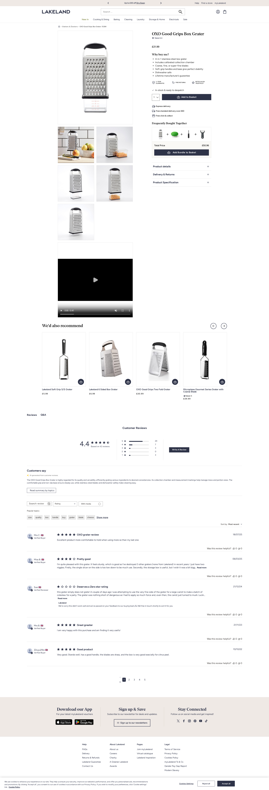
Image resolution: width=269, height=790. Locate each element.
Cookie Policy (14, 787)
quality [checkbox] (38, 517)
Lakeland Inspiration (146, 757)
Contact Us (87, 766)
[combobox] (143, 11)
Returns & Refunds (90, 757)
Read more (202, 567)
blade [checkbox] (81, 517)
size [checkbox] (30, 517)
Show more (102, 517)
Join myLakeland (145, 749)
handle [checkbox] (55, 517)
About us (114, 749)
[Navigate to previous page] (134, 677)
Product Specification (165, 182)
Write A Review (179, 450)
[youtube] (200, 721)
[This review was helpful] (234, 548)
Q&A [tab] (43, 414)
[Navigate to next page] (134, 682)
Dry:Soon (140, 3)
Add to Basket (188, 97)
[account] (218, 12)
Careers (113, 753)
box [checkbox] (46, 517)
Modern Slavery (171, 770)
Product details (162, 166)
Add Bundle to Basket (184, 152)
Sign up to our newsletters (133, 722)
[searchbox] (36, 504)
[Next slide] (224, 326)
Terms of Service (172, 749)
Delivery (86, 753)
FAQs (84, 749)
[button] (110, 3)
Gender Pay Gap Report (175, 766)
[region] (134, 784)
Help (197, 3)
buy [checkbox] (63, 517)
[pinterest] (195, 721)
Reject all (206, 783)
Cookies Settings (186, 783)
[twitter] (178, 721)
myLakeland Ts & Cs (173, 762)
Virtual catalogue (145, 753)
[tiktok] (206, 721)
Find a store (206, 3)
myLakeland (220, 3)
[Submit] (181, 12)
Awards (113, 766)
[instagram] (189, 721)
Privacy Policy (171, 753)
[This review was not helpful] (239, 548)
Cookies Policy (171, 757)
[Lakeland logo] (56, 12)
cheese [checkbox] (90, 517)
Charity (113, 757)
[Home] (59, 26)
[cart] (224, 12)
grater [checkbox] (72, 517)
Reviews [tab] (32, 414)
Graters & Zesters (70, 27)
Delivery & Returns (163, 174)
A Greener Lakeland (119, 762)
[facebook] (183, 721)
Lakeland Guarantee (91, 762)
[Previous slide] (213, 326)
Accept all (226, 783)
